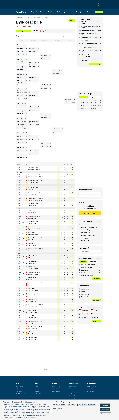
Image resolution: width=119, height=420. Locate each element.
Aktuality (36, 386)
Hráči (58, 12)
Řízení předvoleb (105, 414)
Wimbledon (71, 391)
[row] (45, 168)
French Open (72, 388)
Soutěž (85, 12)
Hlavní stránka (19, 17)
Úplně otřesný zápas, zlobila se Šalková (90, 51)
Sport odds (97, 313)
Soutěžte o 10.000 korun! (90, 207)
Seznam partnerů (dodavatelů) (61, 410)
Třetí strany (34, 417)
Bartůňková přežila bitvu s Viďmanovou (89, 34)
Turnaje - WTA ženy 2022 (29, 17)
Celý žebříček (96, 278)
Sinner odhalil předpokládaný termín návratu (89, 55)
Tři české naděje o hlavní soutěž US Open (91, 26)
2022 (71, 20)
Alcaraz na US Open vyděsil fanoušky (89, 59)
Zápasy (42, 12)
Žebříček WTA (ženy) (56, 388)
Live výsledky (85, 310)
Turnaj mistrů (72, 395)
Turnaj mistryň (72, 398)
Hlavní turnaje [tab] (83, 97)
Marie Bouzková (19, 398)
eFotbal (96, 317)
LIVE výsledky (34, 12)
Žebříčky (50, 12)
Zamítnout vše (105, 409)
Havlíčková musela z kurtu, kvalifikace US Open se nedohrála (89, 39)
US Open (71, 393)
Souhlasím (105, 405)
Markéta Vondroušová (21, 393)
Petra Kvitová (19, 391)
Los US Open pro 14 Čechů (89, 47)
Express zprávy (37, 393)
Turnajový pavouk (69, 36)
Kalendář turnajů (76, 12)
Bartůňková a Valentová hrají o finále (90, 22)
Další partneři (96, 321)
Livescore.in (85, 313)
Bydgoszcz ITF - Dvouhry (42, 17)
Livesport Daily (90, 388)
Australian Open (72, 386)
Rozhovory (36, 391)
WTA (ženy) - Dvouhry (22, 31)
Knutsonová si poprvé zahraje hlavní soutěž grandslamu (90, 44)
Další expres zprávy (95, 64)
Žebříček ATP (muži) (55, 386)
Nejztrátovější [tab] (92, 261)
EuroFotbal (84, 317)
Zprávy (65, 12)
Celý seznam (96, 300)
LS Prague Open (90, 391)
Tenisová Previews (38, 388)
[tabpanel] (90, 104)
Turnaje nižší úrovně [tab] (94, 97)
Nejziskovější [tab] (83, 261)
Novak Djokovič (19, 386)
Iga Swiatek (18, 395)
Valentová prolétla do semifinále (91, 30)
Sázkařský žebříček (55, 391)
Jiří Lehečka (18, 388)
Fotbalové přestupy (91, 386)
